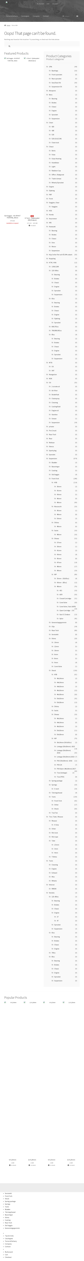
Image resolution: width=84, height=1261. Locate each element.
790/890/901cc (57, 330)
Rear (50, 438)
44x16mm (60, 686)
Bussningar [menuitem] (9, 1215)
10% (50, 67)
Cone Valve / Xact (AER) (68, 606)
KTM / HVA (52, 263)
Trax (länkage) (62, 773)
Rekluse (51, 443)
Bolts (54, 151)
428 (53, 131)
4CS (61, 590)
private (51, 426)
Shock (54, 670)
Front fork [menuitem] (8, 1196)
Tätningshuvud (57, 793)
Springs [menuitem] (7, 1204)
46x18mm (60, 694)
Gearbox (54, 414)
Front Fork (58, 801)
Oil (53, 366)
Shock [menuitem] (7, 1199)
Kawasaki (52, 227)
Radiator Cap (56, 171)
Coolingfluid (56, 407)
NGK (50, 378)
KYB (55, 482)
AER (61, 594)
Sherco (51, 446)
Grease (54, 419)
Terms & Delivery (12, 16)
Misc (53, 877)
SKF (53, 371)
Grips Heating (56, 159)
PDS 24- (59, 765)
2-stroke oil (56, 386)
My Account (40, 4)
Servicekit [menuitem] (8, 1193)
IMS (50, 223)
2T (58, 917)
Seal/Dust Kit (56, 83)
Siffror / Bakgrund (58, 175)
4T (58, 921)
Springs (54, 785)
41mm (59, 491)
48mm (59, 502)
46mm (59, 498)
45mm (59, 510)
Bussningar (56, 467)
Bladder (54, 462)
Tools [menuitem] (7, 1207)
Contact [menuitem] (8, 1246)
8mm (56, 658)
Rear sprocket (56, 79)
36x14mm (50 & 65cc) (64, 742)
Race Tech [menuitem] (8, 1223)
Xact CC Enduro (65, 614)
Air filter (55, 390)
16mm (56, 650)
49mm (59, 570)
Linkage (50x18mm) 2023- (66, 757)
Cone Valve (63, 602)
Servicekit (55, 634)
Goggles (54, 207)
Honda (51, 215)
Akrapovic (52, 91)
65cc (53, 299)
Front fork (55, 479)
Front (51, 199)
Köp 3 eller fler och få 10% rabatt (60, 255)
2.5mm (56, 845)
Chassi (54, 107)
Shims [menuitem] (7, 1217)
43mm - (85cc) (62, 582)
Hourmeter (53, 219)
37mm (59, 542)
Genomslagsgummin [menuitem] (12, 1228)
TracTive (55, 813)
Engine (54, 111)
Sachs (56, 530)
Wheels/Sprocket (58, 183)
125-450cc (55, 897)
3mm (56, 849)
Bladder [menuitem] (7, 1209)
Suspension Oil (57, 87)
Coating (54, 470)
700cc (54, 953)
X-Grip (56, 825)
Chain (51, 123)
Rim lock (55, 833)
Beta (50, 95)
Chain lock (55, 143)
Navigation (53, 374)
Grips (53, 155)
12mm (56, 646)
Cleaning (55, 402)
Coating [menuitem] (8, 1220)
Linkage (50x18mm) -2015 (66, 746)
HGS (50, 211)
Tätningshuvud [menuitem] (10, 1212)
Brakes (54, 103)
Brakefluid (55, 395)
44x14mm (60, 682)
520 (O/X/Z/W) (57, 139)
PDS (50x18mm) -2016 (64, 761)
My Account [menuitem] (9, 1252)
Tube (53, 841)
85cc (53, 335)
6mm (56, 654)
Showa (56, 538)
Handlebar (55, 163)
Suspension (56, 119)
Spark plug (52, 450)
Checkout (55, 4)
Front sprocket (57, 75)
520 (53, 135)
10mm (56, 642)
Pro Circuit (52, 431)
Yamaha (51, 893)
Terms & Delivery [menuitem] (11, 1241)
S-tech (56, 789)
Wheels (54, 881)
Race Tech (52, 434)
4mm (56, 853)
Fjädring (52, 191)
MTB (50, 363)
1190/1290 (55, 267)
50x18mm (60, 702)
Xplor (61, 618)
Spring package (57, 781)
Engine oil (55, 410)
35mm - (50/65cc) (63, 578)
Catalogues (25, 16)
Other (56, 805)
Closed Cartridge (65, 598)
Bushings (55, 71)
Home (8, 25)
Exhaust (54, 873)
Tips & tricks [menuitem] (9, 1236)
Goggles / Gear (54, 203)
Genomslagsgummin (59, 622)
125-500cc (55, 270)
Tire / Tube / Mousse (56, 817)
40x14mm (60, 678)
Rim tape (55, 837)
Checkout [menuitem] (8, 1257)
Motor (54, 246)
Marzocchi (57, 506)
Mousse (54, 821)
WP (55, 574)
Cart (48, 4)
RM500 (54, 889)
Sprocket (55, 115)
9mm (56, 662)
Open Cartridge (65, 610)
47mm (59, 562)
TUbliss (54, 857)
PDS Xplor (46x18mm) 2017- (66, 769)
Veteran (51, 885)
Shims (54, 638)
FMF (50, 195)
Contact (46, 16)
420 (53, 127)
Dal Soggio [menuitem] (8, 1225)
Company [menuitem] (8, 1244)
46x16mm (60, 690)
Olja (53, 626)
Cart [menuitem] (6, 1255)
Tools (54, 797)
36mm (59, 486)
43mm (59, 494)
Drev (53, 243)
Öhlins (56, 522)
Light (53, 167)
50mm (59, 518)
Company (36, 16)
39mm (59, 546)
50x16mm (60, 698)
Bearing (54, 99)
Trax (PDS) (60, 777)
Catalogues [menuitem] (9, 1238)
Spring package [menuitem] (10, 1201)
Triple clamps (56, 179)
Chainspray (55, 398)
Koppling (52, 258)
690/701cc (55, 327)
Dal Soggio (55, 474)
